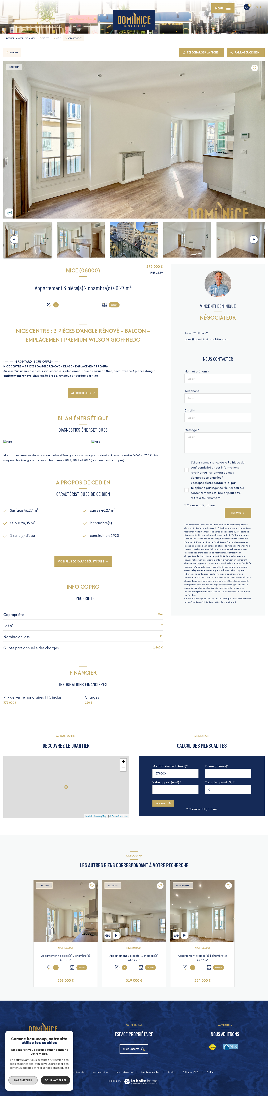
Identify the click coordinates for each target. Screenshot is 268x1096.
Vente (46, 38)
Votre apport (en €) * (166, 782)
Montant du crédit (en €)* (170, 766)
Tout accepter (55, 1080)
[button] (254, 239)
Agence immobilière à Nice (20, 38)
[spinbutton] (228, 789)
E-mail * (189, 410)
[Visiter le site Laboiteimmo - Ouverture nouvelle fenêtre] (140, 1081)
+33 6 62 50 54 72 (196, 333)
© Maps (101, 816)
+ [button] (123, 761)
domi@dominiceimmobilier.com (206, 339)
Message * (191, 430)
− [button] (123, 768)
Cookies (211, 1072)
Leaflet (88, 816)
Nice (58, 38)
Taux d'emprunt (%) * (219, 782)
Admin (171, 1072)
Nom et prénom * (196, 371)
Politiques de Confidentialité (237, 598)
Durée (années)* (216, 766)
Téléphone (192, 391)
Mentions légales (150, 1072)
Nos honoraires (100, 1072)
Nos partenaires (124, 1072)
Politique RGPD (190, 1072)
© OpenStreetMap (119, 816)
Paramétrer (23, 1080)
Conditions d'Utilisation (202, 602)
